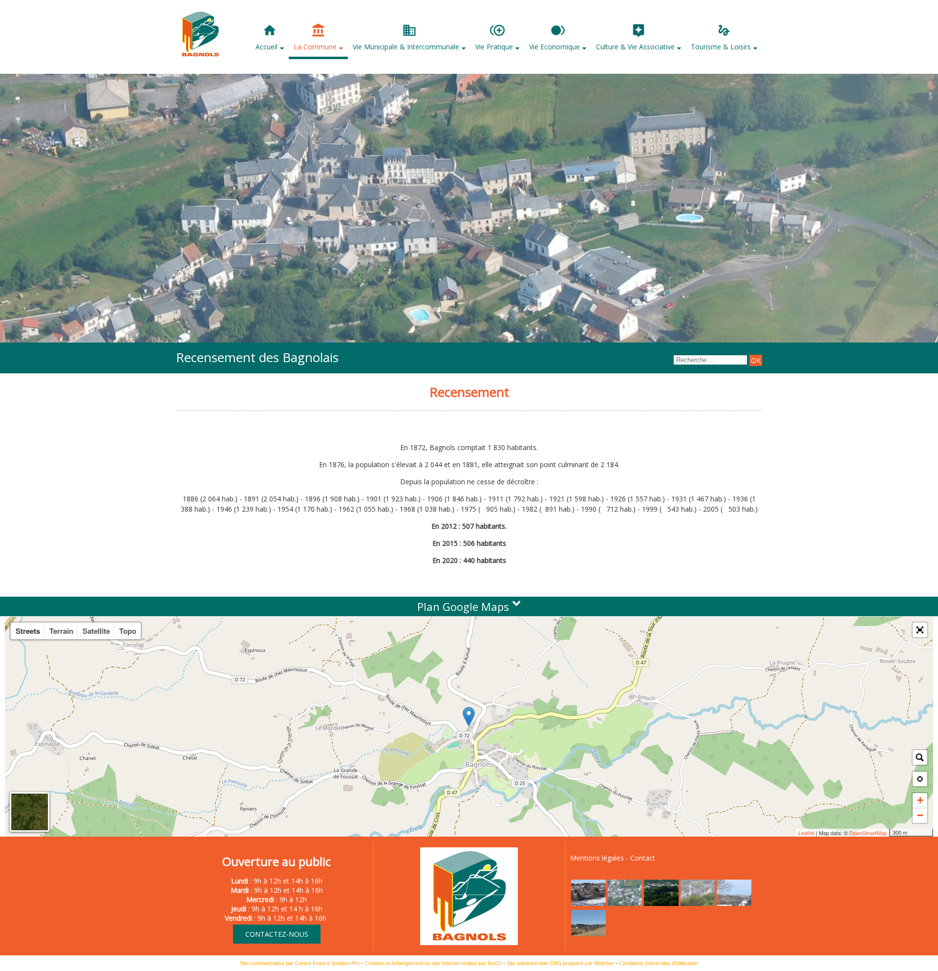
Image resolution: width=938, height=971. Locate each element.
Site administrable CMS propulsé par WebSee (560, 963)
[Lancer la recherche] (755, 360)
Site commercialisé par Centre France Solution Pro (300, 963)
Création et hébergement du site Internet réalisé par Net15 (433, 963)
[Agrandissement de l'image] (588, 903)
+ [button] (920, 800)
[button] (920, 630)
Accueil (266, 46)
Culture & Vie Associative (635, 46)
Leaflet (806, 833)
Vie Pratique (494, 46)
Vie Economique (554, 46)
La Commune (315, 46)
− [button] (920, 815)
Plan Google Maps (464, 606)
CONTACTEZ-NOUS (276, 934)
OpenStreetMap (868, 833)
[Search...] (920, 757)
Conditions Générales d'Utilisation (658, 963)
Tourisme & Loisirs (721, 46)
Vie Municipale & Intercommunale (406, 46)
